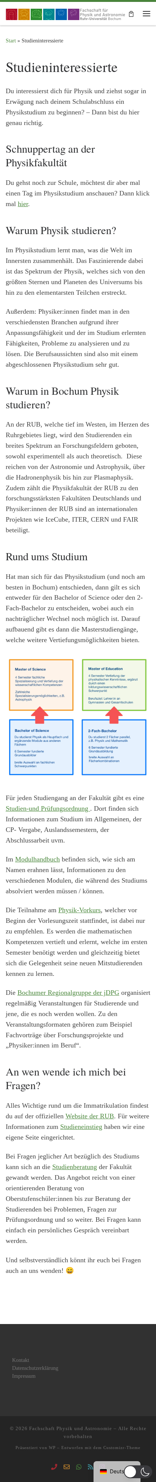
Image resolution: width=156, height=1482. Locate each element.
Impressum (24, 1376)
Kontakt (20, 1360)
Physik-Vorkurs (79, 910)
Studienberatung (74, 1167)
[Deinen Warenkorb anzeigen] (131, 13)
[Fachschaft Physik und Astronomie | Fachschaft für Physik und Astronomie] (66, 13)
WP (52, 1447)
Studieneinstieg (81, 1126)
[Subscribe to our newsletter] (90, 1467)
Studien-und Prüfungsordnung (48, 808)
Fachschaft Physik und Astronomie (70, 1428)
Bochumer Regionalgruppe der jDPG (68, 992)
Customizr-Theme (121, 1447)
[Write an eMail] (67, 1467)
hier (23, 204)
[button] (138, 1471)
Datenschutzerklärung (35, 1368)
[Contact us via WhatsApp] (78, 1467)
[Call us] (54, 1467)
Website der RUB (90, 1116)
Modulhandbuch (37, 859)
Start (11, 41)
